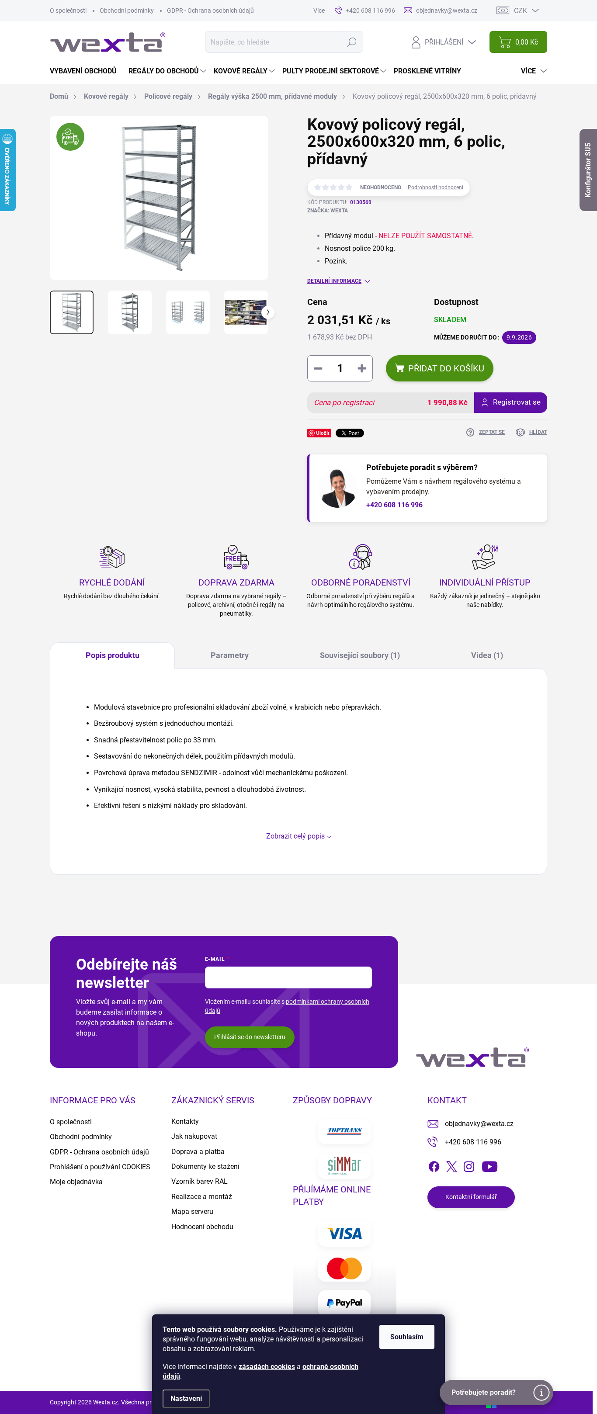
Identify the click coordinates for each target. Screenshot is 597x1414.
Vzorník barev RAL (199, 1181)
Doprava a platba (198, 1151)
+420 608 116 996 (394, 505)
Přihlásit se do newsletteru (249, 1036)
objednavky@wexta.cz (479, 1123)
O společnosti (68, 10)
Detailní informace (334, 281)
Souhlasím (406, 1337)
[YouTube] (490, 1164)
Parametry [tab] (230, 655)
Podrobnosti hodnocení (435, 187)
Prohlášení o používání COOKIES (100, 1167)
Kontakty (185, 1121)
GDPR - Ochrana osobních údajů (210, 10)
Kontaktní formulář (471, 1196)
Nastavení (186, 1398)
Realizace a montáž (201, 1196)
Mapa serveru (192, 1211)
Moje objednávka (76, 1182)
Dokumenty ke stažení (205, 1166)
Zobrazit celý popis (295, 836)
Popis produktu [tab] (112, 655)
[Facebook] (434, 1164)
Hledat (352, 41)
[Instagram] (469, 1164)
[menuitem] (86, 71)
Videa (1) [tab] (487, 655)
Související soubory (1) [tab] (360, 655)
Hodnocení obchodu (202, 1227)
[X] (451, 1164)
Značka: (327, 211)
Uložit (323, 433)
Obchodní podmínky (127, 10)
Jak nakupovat (194, 1136)
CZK (520, 11)
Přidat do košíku (446, 368)
